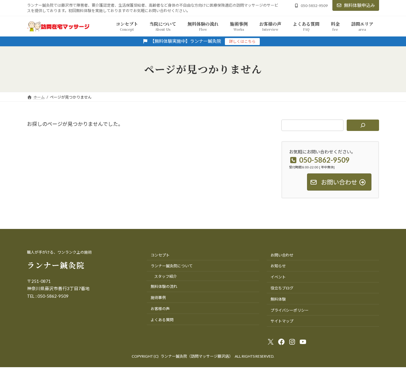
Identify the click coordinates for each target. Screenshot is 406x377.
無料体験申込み (359, 5)
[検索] (363, 125)
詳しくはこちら (242, 41)
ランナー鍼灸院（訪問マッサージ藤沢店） (196, 356)
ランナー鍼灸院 (56, 264)
